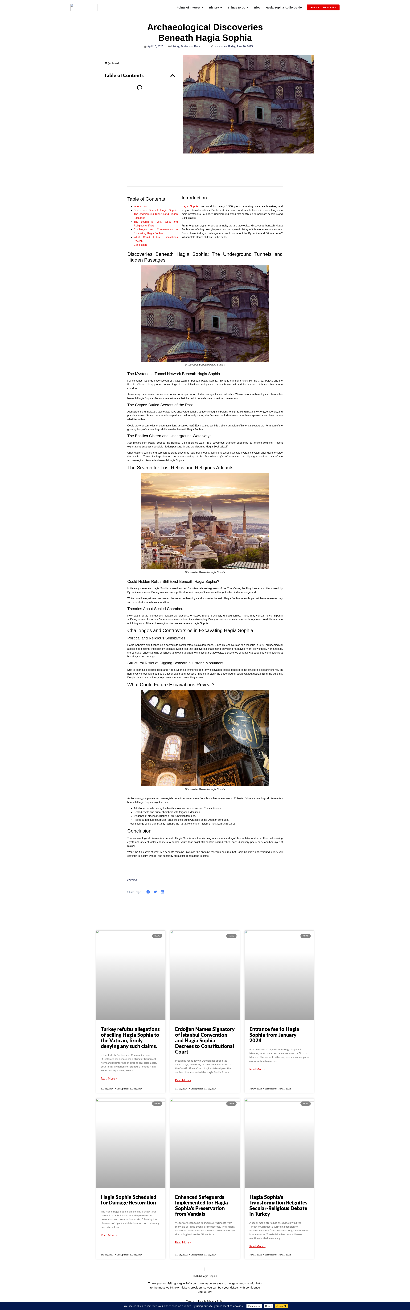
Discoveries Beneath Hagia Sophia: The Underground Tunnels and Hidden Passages (156, 214)
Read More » (109, 1078)
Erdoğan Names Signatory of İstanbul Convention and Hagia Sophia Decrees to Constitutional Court (204, 1041)
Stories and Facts (190, 46)
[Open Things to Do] (247, 7)
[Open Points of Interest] (202, 7)
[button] (172, 75)
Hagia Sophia (190, 206)
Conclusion (140, 244)
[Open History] (221, 7)
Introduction (140, 206)
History (175, 46)
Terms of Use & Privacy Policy (205, 1301)
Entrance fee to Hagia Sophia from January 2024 (274, 1035)
